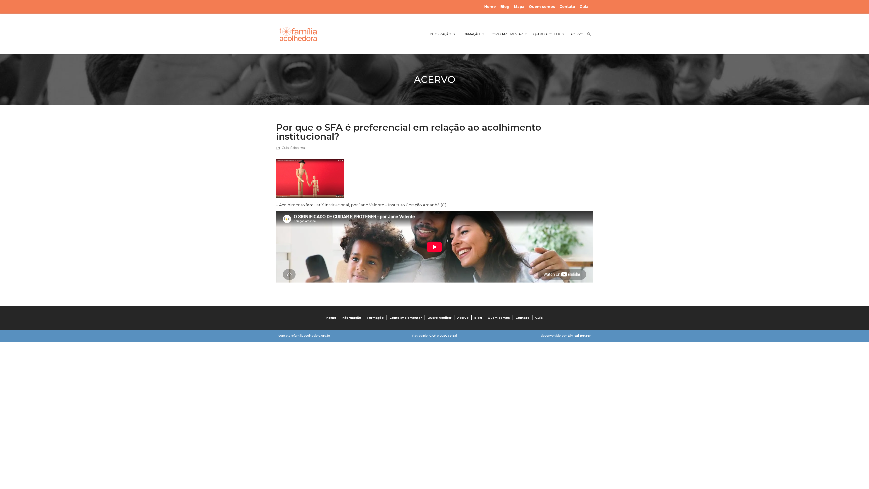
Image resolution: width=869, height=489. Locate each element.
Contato (567, 7)
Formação (375, 317)
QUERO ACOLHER (546, 34)
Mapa (519, 7)
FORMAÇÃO (471, 34)
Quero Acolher (439, 317)
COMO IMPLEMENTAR (506, 34)
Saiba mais (298, 148)
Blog (504, 7)
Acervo (463, 317)
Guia (584, 7)
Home (490, 7)
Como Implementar (405, 317)
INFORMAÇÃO (440, 34)
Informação (351, 317)
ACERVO (577, 34)
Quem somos (542, 7)
